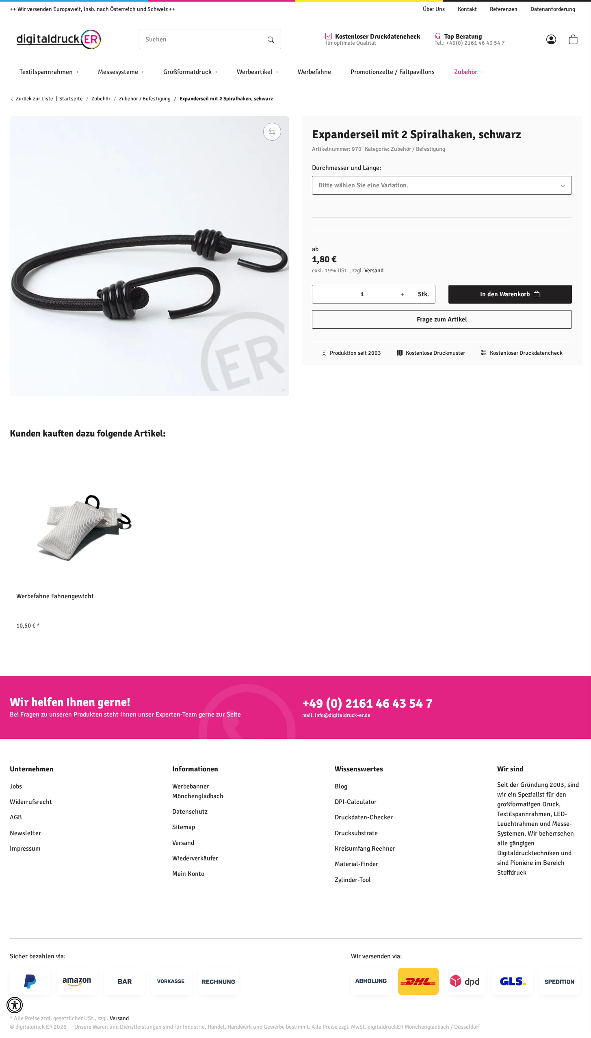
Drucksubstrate (356, 833)
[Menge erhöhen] (402, 294)
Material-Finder (356, 864)
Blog (341, 786)
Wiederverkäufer (195, 858)
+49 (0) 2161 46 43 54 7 (367, 703)
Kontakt (467, 9)
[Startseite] (59, 39)
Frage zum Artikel (442, 319)
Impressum (25, 849)
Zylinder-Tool (353, 880)
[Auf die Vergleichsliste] (272, 132)
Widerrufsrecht (31, 802)
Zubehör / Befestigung (418, 148)
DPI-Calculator (356, 802)
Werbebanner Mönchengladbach (197, 791)
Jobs (16, 786)
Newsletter (25, 833)
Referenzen (503, 9)
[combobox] (442, 185)
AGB (16, 817)
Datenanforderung (552, 9)
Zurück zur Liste (34, 99)
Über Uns (434, 9)
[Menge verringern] (322, 294)
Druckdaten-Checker (364, 817)
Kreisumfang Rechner (365, 849)
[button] (551, 39)
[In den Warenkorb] (16, 111)
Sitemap (183, 827)
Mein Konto (188, 874)
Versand (373, 270)
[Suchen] (271, 39)
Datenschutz (190, 812)
